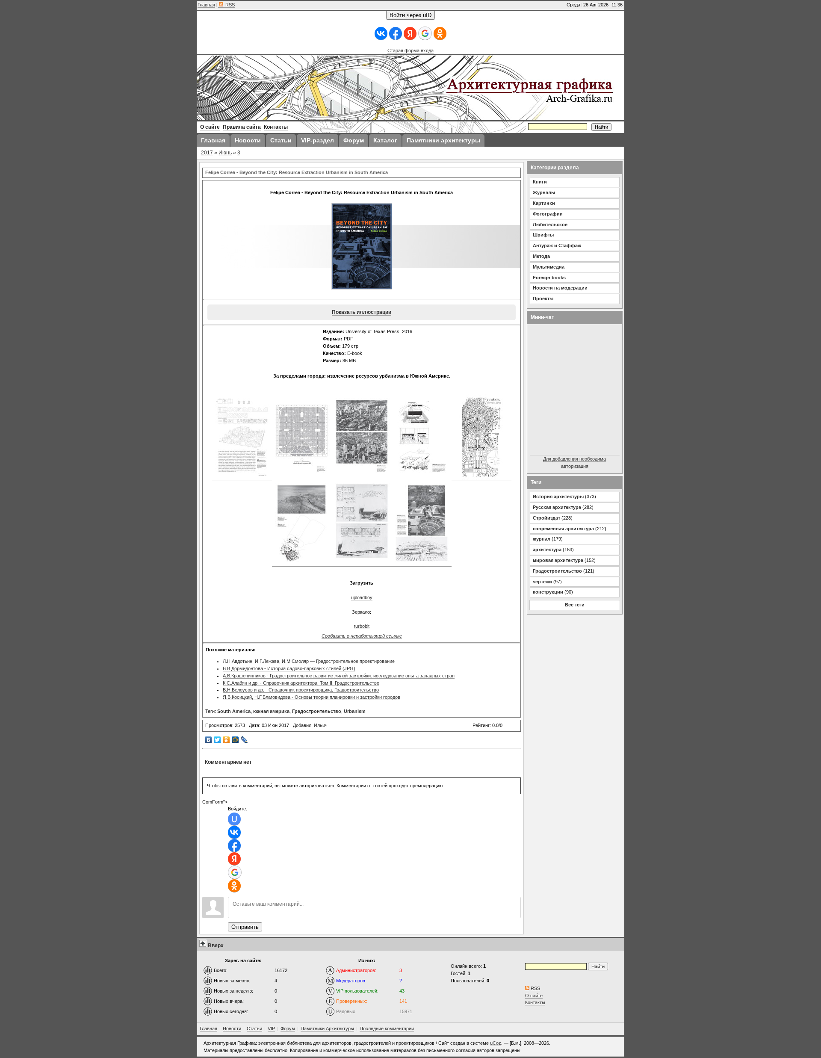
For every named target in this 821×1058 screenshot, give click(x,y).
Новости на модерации (560, 287)
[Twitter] (217, 739)
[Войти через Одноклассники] (440, 33)
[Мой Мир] (235, 739)
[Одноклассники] (226, 739)
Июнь (225, 153)
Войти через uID (410, 15)
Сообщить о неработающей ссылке (362, 635)
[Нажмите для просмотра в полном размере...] (242, 478)
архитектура (547, 549)
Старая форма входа (410, 50)
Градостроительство (316, 711)
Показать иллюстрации (361, 312)
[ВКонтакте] (208, 739)
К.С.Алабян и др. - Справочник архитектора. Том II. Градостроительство (301, 683)
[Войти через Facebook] (395, 33)
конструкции (548, 591)
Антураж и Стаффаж (557, 245)
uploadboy (361, 597)
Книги (540, 181)
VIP (271, 1028)
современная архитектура (563, 528)
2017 (207, 153)
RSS (229, 4)
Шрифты (543, 234)
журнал (541, 538)
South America (234, 711)
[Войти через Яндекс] (410, 33)
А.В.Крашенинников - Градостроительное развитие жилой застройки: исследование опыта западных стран (339, 675)
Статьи (254, 1028)
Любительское (550, 224)
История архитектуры (558, 496)
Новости (232, 1028)
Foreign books (549, 277)
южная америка (271, 711)
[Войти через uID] (234, 819)
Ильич (321, 725)
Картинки (544, 203)
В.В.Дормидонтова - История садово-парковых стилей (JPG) (289, 668)
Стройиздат (546, 517)
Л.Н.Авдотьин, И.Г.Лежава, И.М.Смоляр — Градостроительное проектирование (309, 661)
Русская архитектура (557, 507)
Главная (206, 4)
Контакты (535, 1002)
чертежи (542, 581)
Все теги (575, 604)
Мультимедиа (548, 266)
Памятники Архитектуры (327, 1028)
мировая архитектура (558, 560)
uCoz (495, 1043)
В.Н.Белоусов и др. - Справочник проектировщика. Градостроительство (301, 689)
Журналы (544, 192)
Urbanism (355, 711)
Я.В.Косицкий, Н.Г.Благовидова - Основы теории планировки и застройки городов (311, 697)
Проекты (543, 298)
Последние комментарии (387, 1028)
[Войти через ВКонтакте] (381, 33)
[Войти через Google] (425, 33)
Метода (541, 256)
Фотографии (548, 213)
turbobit (361, 626)
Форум (288, 1028)
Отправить (245, 927)
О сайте (534, 995)
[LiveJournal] (244, 739)
